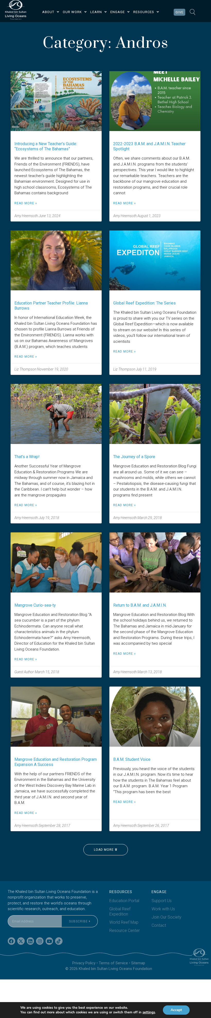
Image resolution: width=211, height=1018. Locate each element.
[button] (105, 849)
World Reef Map (123, 922)
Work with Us (163, 908)
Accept (176, 1009)
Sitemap (138, 963)
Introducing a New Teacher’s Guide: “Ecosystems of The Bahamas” (45, 146)
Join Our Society (166, 917)
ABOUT (48, 12)
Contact (159, 925)
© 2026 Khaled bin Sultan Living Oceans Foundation (108, 968)
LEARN (96, 12)
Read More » (25, 203)
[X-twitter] (21, 941)
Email (12, 912)
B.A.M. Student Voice (132, 759)
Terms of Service (113, 963)
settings (149, 1012)
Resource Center (124, 930)
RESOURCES (143, 12)
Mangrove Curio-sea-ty (35, 605)
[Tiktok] (59, 941)
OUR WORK (72, 12)
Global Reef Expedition (119, 911)
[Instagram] (39, 941)
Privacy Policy (83, 963)
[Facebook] (11, 941)
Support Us (162, 900)
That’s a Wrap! (27, 456)
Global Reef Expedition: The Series (144, 303)
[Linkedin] (30, 941)
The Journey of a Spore (134, 456)
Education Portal (124, 900)
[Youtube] (49, 941)
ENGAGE (117, 12)
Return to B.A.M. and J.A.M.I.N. (139, 605)
